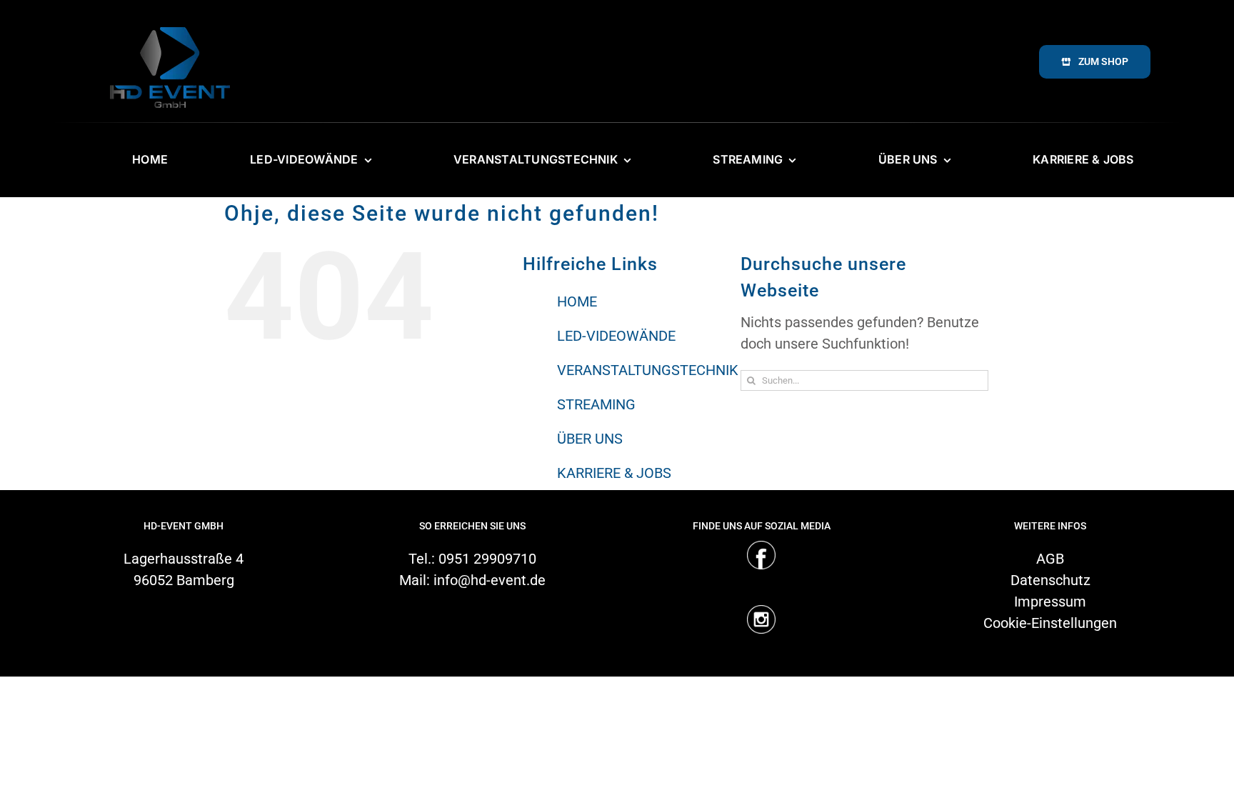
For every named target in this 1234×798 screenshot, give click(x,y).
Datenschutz (1050, 580)
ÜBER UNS (590, 438)
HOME (577, 301)
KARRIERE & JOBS (614, 473)
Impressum (1050, 601)
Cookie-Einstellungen (1050, 623)
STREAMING (596, 404)
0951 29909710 (487, 558)
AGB (1050, 558)
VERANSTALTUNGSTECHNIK (647, 370)
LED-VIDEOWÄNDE (616, 335)
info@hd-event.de (489, 580)
